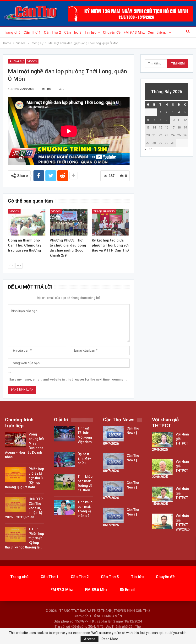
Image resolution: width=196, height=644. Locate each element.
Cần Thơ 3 (73, 32)
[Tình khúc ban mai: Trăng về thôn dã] (64, 507)
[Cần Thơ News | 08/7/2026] (113, 461)
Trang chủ (12, 32)
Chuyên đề (112, 32)
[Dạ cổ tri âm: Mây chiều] (64, 459)
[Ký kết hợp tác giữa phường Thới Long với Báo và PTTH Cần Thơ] (111, 222)
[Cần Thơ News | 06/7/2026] (113, 515)
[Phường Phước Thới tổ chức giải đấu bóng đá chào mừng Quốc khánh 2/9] (68, 222)
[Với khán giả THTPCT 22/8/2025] (162, 467)
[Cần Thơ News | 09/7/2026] (113, 433)
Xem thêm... (158, 32)
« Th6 (148, 149)
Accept (89, 639)
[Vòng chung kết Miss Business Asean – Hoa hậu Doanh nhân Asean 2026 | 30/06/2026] (15, 439)
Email (130, 589)
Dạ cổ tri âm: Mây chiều (84, 458)
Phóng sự (16, 61)
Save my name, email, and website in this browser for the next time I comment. (68, 379)
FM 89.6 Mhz (96, 589)
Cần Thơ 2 (52, 32)
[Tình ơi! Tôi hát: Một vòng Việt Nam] (64, 433)
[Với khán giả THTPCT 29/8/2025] (162, 439)
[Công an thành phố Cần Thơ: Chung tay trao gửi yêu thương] (27, 222)
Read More (110, 639)
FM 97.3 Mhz (134, 32)
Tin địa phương (104, 211)
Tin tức (90, 32)
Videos (32, 61)
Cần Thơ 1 (32, 32)
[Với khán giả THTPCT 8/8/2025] (162, 521)
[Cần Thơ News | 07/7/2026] (113, 488)
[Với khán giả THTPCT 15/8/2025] (162, 494)
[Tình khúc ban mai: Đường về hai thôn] (64, 482)
